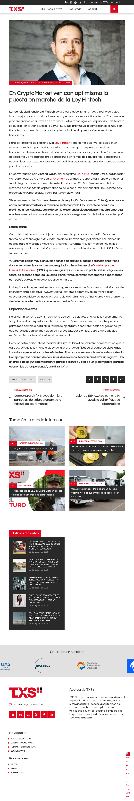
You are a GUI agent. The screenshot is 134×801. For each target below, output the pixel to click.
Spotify (14, 764)
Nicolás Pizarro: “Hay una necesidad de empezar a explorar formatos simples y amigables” (97, 448)
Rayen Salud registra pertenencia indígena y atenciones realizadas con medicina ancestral (44, 599)
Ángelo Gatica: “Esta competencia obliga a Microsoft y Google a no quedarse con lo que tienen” (44, 581)
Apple (14, 768)
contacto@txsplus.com (28, 704)
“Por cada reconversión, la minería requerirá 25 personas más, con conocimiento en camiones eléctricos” (44, 563)
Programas (17, 83)
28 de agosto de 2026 (38, 552)
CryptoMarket (59, 178)
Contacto (116, 2)
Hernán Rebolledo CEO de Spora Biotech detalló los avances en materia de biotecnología (36, 493)
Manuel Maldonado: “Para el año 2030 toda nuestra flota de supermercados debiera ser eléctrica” (95, 493)
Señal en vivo (18, 751)
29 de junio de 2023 (45, 83)
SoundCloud (17, 772)
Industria (24, 443)
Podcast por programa (23, 747)
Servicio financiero (23, 379)
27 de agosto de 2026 (38, 570)
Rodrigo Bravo (63, 83)
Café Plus (83, 173)
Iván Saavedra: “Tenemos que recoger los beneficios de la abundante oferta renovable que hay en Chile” (44, 617)
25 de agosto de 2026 (38, 588)
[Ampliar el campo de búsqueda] (114, 9)
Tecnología (28, 83)
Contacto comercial (21, 743)
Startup (45, 379)
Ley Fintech (62, 142)
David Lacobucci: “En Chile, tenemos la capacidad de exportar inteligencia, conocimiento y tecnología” (44, 545)
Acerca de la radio (21, 739)
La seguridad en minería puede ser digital (33, 448)
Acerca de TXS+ (99, 2)
